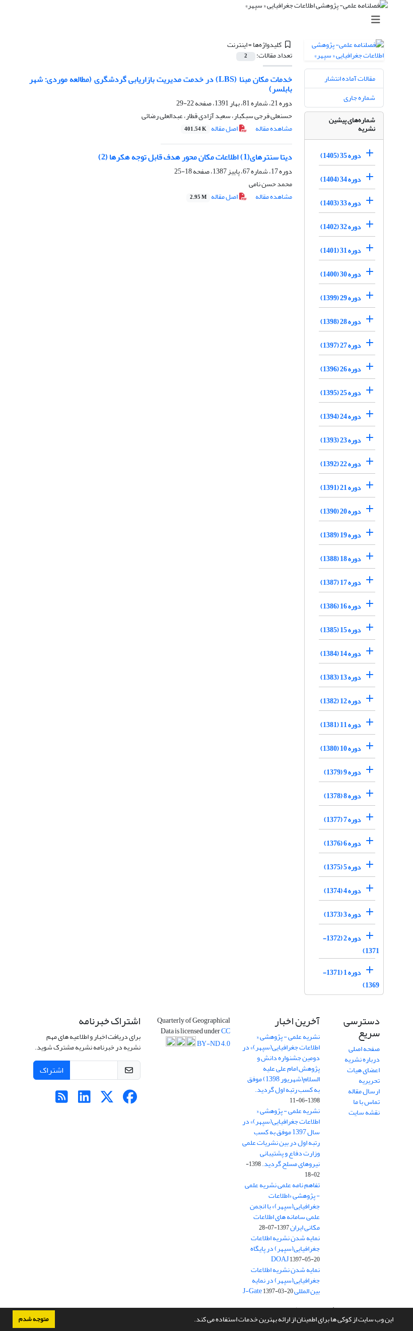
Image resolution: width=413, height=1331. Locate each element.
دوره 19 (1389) (340, 535)
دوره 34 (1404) (340, 179)
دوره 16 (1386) (340, 606)
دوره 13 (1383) (340, 677)
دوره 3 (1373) (342, 914)
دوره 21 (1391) (340, 487)
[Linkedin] (84, 1099)
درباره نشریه (362, 1059)
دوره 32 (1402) (340, 227)
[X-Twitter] (107, 1099)
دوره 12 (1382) (340, 701)
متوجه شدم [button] (34, 1319)
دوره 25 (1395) (340, 393)
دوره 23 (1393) (340, 440)
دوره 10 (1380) (340, 748)
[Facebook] (130, 1099)
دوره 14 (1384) (340, 653)
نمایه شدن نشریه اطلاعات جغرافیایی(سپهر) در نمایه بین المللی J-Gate (281, 1280)
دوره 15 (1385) (340, 630)
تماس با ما (366, 1101)
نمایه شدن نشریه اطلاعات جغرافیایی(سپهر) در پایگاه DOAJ (285, 1248)
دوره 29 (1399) (340, 298)
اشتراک (51, 1070)
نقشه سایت (364, 1112)
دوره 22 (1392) (340, 464)
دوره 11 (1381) (340, 725)
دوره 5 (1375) (342, 867)
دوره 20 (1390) (340, 511)
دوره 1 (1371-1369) (351, 979)
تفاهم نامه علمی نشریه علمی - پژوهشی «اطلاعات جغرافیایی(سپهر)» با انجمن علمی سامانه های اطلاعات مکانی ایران (282, 1206)
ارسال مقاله (364, 1091)
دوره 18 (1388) (340, 559)
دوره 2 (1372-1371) (351, 944)
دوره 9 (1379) (342, 772)
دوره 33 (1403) (340, 203)
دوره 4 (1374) (342, 891)
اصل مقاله (211, 128)
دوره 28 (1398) (340, 321)
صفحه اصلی (364, 1049)
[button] (191, 1320)
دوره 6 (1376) (342, 843)
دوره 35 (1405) (340, 155)
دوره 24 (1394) (340, 416)
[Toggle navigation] (209, 20)
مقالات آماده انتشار (349, 78)
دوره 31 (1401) (340, 250)
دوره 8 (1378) (342, 796)
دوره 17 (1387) (340, 582)
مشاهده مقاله (273, 128)
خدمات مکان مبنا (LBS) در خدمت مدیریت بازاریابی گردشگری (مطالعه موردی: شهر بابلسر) (160, 84)
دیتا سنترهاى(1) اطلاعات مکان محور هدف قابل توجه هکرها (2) (195, 156)
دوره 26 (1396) (340, 369)
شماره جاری (359, 97)
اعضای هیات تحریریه (363, 1075)
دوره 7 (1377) (342, 819)
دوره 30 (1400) (340, 274)
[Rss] (62, 1099)
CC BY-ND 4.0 (213, 1037)
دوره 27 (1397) (340, 345)
